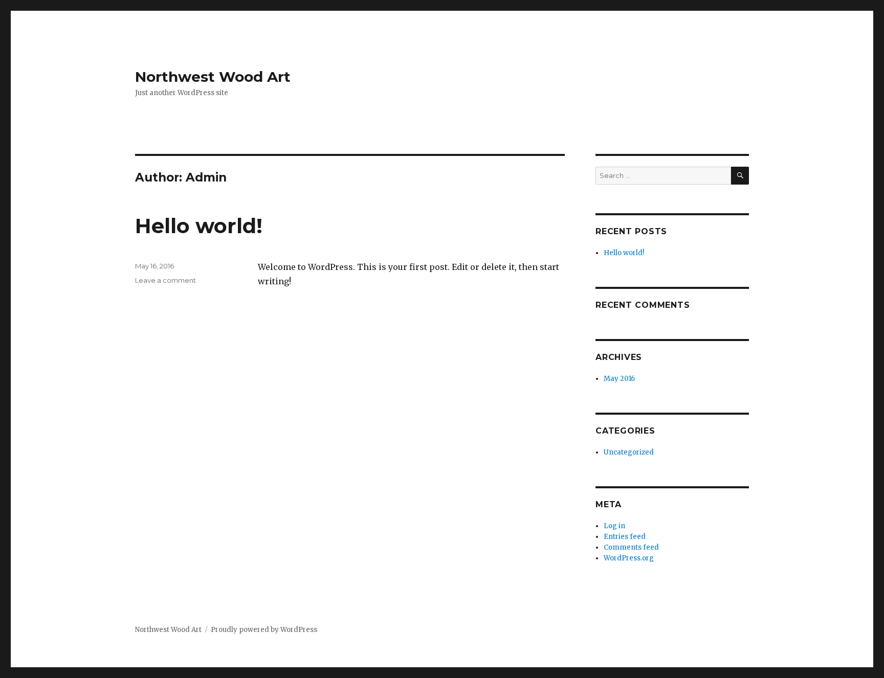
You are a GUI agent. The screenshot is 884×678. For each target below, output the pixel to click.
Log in (614, 526)
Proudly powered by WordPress (264, 629)
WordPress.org (629, 558)
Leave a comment (165, 280)
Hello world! (198, 225)
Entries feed (625, 536)
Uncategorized (629, 452)
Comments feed (631, 547)
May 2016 (619, 378)
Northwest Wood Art (213, 76)
